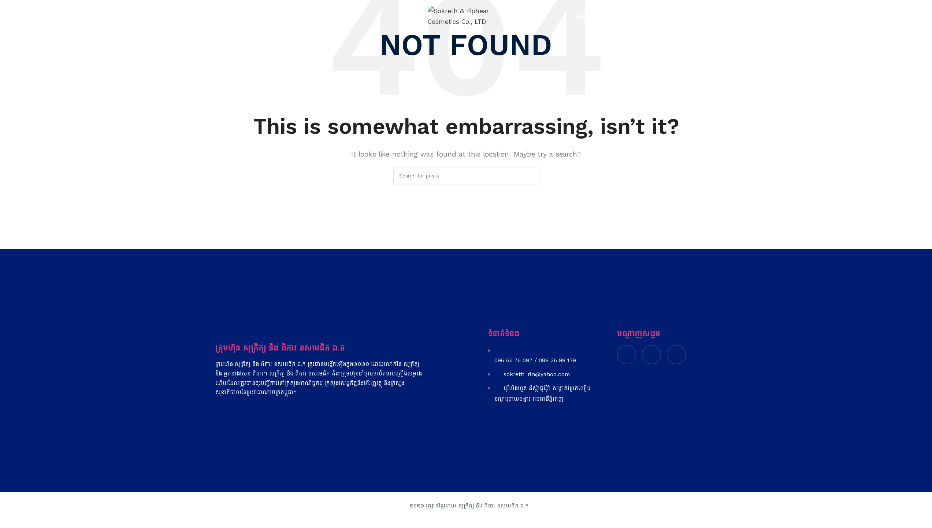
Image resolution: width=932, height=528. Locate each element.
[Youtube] (676, 354)
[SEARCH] (531, 176)
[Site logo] (466, 16)
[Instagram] (651, 354)
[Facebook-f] (626, 354)
